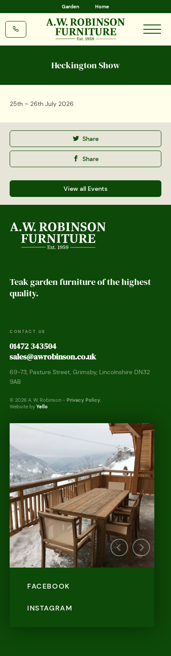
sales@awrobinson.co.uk (53, 356)
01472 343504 (33, 345)
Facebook (48, 586)
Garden (70, 7)
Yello (42, 406)
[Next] (141, 547)
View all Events (85, 189)
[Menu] (152, 26)
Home (102, 7)
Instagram (49, 608)
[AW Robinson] (85, 29)
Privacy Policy (83, 400)
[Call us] (15, 28)
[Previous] (119, 547)
